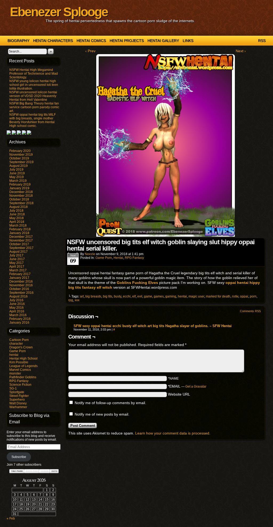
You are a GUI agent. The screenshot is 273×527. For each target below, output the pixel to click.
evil (139, 296)
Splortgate (16, 392)
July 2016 (16, 300)
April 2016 (16, 311)
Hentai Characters (53, 40)
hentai (13, 355)
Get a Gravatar (195, 386)
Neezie (90, 254)
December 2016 (21, 281)
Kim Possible (18, 362)
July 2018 (16, 210)
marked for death (218, 296)
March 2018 (18, 225)
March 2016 (18, 315)
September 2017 (21, 248)
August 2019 (18, 166)
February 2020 (20, 151)
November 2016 (21, 285)
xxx (77, 300)
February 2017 (20, 274)
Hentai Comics (91, 40)
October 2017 (19, 244)
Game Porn (17, 351)
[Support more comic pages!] (9, 133)
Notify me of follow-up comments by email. (110, 403)
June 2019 (17, 173)
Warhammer (18, 407)
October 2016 (19, 289)
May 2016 (16, 307)
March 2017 (18, 270)
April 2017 (16, 266)
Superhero (17, 399)
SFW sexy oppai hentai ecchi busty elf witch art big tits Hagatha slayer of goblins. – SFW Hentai (153, 326)
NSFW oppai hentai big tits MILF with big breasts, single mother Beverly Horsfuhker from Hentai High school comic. (32, 120)
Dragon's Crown (21, 347)
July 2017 (16, 255)
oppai (244, 296)
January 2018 (19, 233)
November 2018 (21, 196)
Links (188, 40)
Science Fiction (20, 385)
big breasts (93, 296)
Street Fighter (19, 396)
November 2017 (21, 240)
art (82, 296)
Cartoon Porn (19, 340)
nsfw (235, 296)
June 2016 (17, 304)
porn (253, 296)
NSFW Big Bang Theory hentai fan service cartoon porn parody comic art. (34, 107)
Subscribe (18, 457)
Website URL (179, 394)
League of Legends (23, 366)
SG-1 (13, 388)
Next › (241, 51)
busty (117, 296)
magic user (196, 296)
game (148, 296)
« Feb (11, 518)
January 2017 (19, 278)
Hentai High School (23, 358)
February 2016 (20, 319)
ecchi (127, 296)
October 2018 (19, 199)
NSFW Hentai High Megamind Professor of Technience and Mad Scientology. (33, 73)
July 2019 (16, 169)
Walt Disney (18, 403)
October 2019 (19, 158)
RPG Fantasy (19, 381)
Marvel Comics (20, 370)
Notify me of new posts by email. (102, 414)
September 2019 (21, 162)
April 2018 (16, 222)
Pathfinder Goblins (22, 377)
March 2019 (18, 181)
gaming (170, 296)
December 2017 (21, 237)
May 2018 (16, 218)
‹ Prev (90, 51)
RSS (262, 40)
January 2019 (19, 188)
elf (134, 296)
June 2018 (17, 214)
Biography (18, 40)
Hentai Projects (127, 40)
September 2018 (21, 203)
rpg (70, 300)
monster (15, 373)
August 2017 (18, 252)
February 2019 (20, 184)
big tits (107, 296)
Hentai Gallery (163, 40)
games (159, 296)
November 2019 (21, 154)
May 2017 (16, 263)
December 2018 (21, 192)
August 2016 (18, 296)
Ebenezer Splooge (59, 12)
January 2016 (19, 322)
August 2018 (18, 207)
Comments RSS (250, 311)
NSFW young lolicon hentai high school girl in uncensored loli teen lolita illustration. (33, 84)
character (16, 343)
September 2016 (21, 293)
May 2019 (16, 177)
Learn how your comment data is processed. (172, 433)
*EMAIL (187, 386)
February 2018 (20, 229)
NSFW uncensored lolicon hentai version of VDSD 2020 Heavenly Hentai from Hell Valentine (33, 96)
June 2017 (17, 259)
